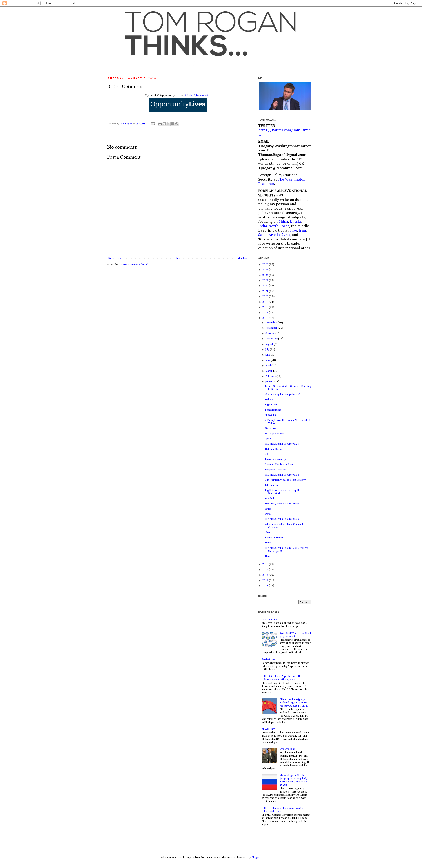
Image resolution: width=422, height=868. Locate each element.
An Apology (268, 729)
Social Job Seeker (274, 433)
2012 (265, 580)
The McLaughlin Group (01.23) (282, 444)
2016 (265, 318)
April (268, 365)
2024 (265, 275)
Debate (269, 399)
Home (178, 258)
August (269, 344)
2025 (265, 269)
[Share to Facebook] (172, 124)
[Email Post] (153, 124)
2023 (265, 280)
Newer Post (115, 258)
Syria (268, 514)
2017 (265, 312)
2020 (265, 296)
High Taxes (271, 404)
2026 (265, 264)
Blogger (256, 857)
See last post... (270, 659)
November (271, 328)
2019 (265, 302)
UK (266, 454)
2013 (265, 575)
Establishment (273, 410)
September (271, 338)
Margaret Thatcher (275, 469)
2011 (265, 585)
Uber (267, 532)
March (269, 371)
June (268, 355)
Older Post (242, 258)
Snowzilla (270, 415)
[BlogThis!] (164, 124)
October (270, 333)
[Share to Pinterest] (177, 124)
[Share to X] (168, 124)
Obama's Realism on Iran (279, 464)
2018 (265, 307)
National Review (274, 449)
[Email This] (160, 124)
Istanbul (269, 498)
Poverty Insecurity (275, 459)
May (268, 360)
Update (269, 439)
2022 (265, 285)
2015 (265, 564)
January (269, 381)
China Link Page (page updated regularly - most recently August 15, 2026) (294, 702)
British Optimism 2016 (197, 95)
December (271, 322)
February (270, 376)
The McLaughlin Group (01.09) (282, 519)
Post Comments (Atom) (136, 264)
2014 (265, 569)
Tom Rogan (126, 124)
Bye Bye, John (287, 749)
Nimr (268, 543)
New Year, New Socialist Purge (282, 503)
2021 (265, 291)
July (267, 349)
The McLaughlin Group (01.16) (282, 475)
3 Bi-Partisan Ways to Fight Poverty (285, 480)
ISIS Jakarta (271, 485)
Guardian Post (270, 619)
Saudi (268, 509)
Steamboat (271, 428)
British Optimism (274, 537)
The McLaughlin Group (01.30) (282, 394)
